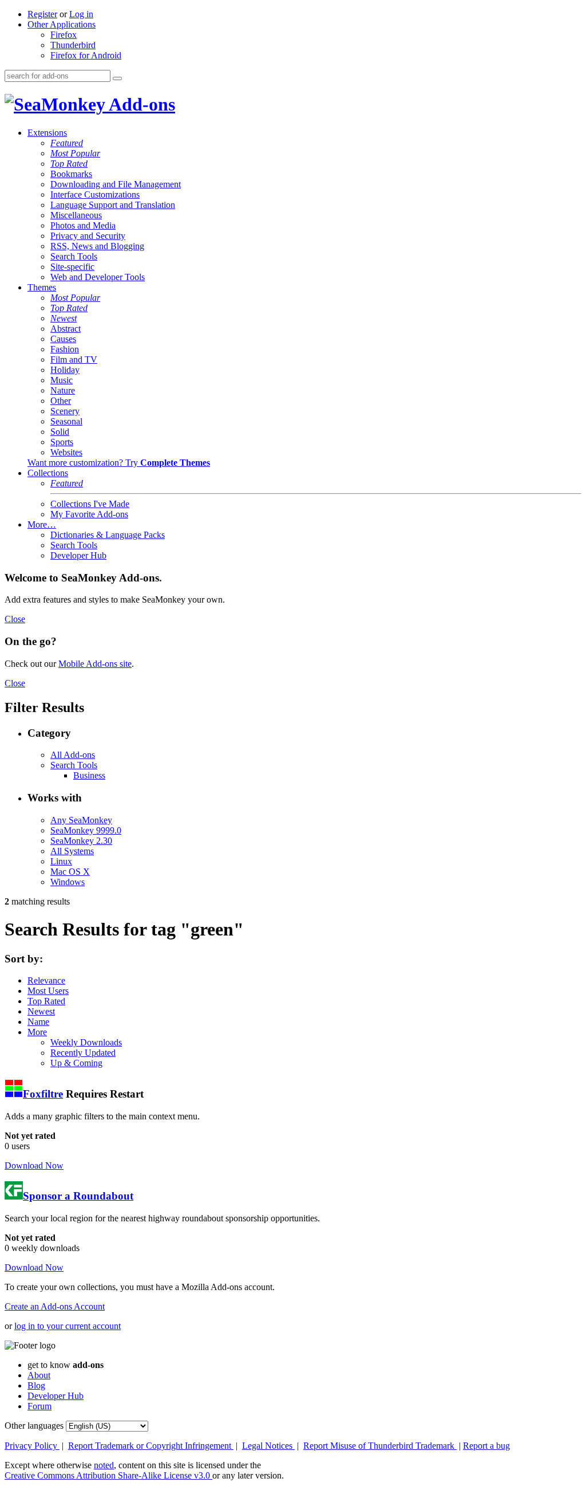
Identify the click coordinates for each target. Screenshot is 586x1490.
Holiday (65, 370)
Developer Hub (78, 555)
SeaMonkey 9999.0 (85, 830)
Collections (47, 473)
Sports (61, 442)
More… (41, 524)
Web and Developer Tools (97, 277)
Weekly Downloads (86, 1042)
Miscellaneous (76, 215)
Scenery (65, 411)
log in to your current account (67, 1326)
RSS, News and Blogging (97, 246)
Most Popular (75, 153)
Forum (39, 1406)
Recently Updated (83, 1052)
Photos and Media (83, 225)
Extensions (47, 132)
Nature (62, 390)
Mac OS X (70, 871)
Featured (66, 143)
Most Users (48, 991)
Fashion (64, 349)
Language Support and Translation (112, 205)
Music (61, 380)
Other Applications (61, 24)
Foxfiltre (43, 1094)
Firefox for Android (85, 55)
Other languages (34, 1425)
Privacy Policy (32, 1445)
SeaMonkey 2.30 (81, 841)
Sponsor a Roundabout (78, 1196)
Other (60, 401)
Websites (66, 452)
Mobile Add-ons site (95, 664)
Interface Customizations (95, 194)
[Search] (117, 78)
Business (89, 775)
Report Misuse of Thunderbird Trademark (380, 1445)
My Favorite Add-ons (89, 514)
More (37, 1032)
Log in (81, 14)
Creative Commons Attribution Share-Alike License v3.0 (108, 1475)
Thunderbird (73, 45)
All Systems (72, 851)
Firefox (63, 35)
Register (42, 14)
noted (104, 1465)
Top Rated (69, 163)
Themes (41, 287)
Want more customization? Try (118, 462)
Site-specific (72, 267)
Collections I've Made (89, 504)
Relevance (46, 980)
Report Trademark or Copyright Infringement (150, 1445)
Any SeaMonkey (81, 820)
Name (38, 1022)
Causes (63, 339)
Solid (59, 432)
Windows (67, 882)
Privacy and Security (87, 236)
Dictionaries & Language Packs (107, 535)
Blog (36, 1385)
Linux (61, 861)
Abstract (65, 328)
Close (15, 619)
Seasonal (66, 421)
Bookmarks (71, 174)
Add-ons (140, 104)
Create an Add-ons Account (55, 1306)
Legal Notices (268, 1445)
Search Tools (73, 256)
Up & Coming (76, 1063)
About (38, 1375)
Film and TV (73, 359)
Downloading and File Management (115, 184)
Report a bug (486, 1445)
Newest (63, 318)
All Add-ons (72, 755)
